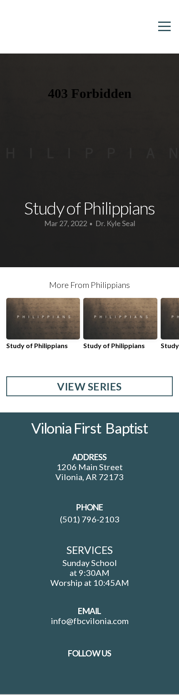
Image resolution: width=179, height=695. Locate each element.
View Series (89, 386)
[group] (43, 327)
